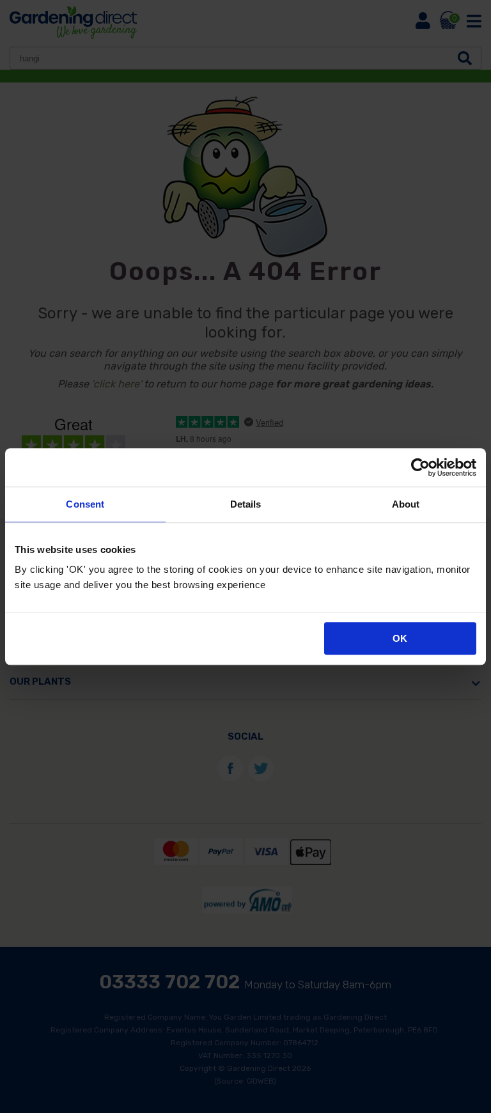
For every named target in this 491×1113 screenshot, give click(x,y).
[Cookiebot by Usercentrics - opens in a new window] (420, 467)
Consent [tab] (85, 504)
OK (400, 638)
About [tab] (406, 504)
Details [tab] (245, 504)
